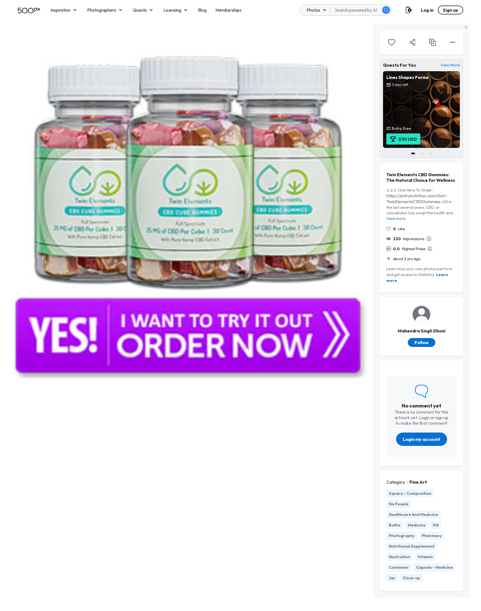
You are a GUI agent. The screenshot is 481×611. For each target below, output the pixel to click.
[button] (386, 10)
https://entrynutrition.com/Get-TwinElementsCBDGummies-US (417, 198)
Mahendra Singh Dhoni (421, 331)
